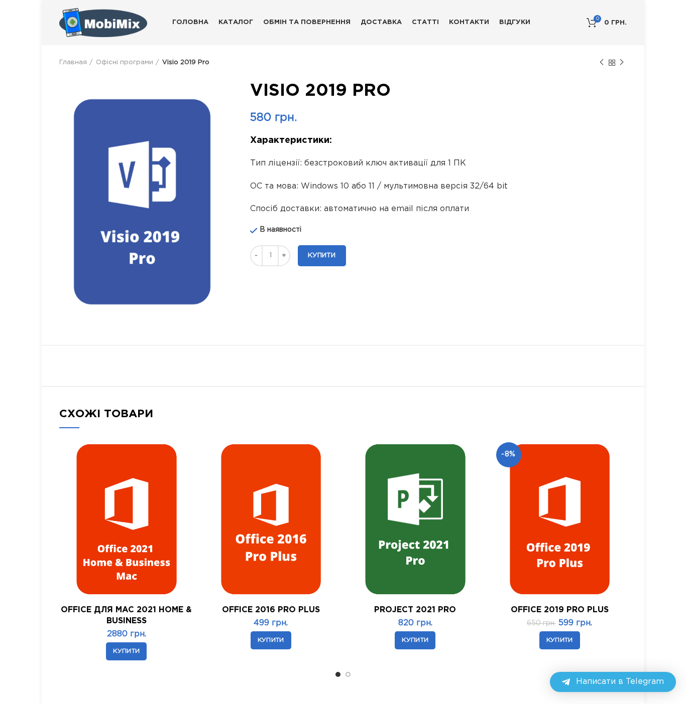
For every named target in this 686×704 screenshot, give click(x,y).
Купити (322, 255)
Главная (73, 62)
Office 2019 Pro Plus (560, 610)
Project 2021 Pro (415, 610)
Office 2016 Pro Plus (271, 610)
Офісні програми (124, 62)
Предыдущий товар (602, 63)
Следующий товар (622, 63)
